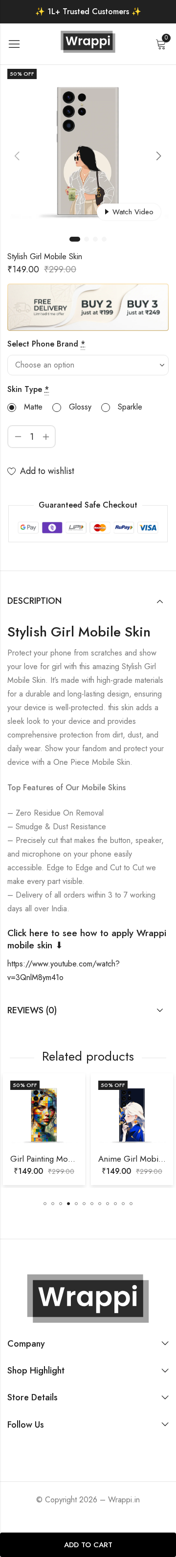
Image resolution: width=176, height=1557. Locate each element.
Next (159, 155)
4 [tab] (104, 239)
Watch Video (133, 211)
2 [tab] (86, 239)
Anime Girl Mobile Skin (92, 1159)
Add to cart (88, 1544)
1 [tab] (74, 239)
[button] (45, 1203)
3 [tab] (95, 239)
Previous (17, 155)
